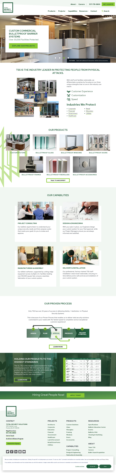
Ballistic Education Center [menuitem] (97, 427)
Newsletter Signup (13, 443)
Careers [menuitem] (82, 4)
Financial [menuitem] (50, 432)
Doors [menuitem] (68, 437)
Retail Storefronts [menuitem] (54, 442)
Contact (94, 11)
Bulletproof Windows (71, 153)
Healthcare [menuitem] (51, 437)
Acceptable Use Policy (94, 459)
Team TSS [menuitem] (91, 447)
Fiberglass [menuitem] (69, 430)
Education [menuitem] (51, 430)
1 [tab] (55, 58)
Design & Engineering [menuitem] (73, 452)
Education (89, 111)
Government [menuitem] (52, 435)
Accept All (92, 466)
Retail (88, 109)
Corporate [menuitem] (51, 427)
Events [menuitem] (90, 430)
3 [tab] (64, 58)
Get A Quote (108, 4)
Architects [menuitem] (51, 425)
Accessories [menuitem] (70, 440)
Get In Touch (10, 436)
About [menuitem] (73, 4)
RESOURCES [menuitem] (93, 421)
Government (72, 113)
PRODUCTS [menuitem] (71, 421)
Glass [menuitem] (68, 427)
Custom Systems (17, 153)
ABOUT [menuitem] (91, 444)
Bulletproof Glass (45, 153)
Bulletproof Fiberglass (58, 175)
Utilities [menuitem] (50, 445)
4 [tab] (68, 58)
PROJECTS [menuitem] (52, 421)
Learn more (58, 347)
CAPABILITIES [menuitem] (72, 446)
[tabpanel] (58, 39)
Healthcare (72, 116)
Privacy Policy (105, 459)
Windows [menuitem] (69, 435)
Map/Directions (11, 431)
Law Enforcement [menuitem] (54, 440)
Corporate (72, 109)
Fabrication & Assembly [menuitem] (74, 455)
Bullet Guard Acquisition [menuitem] (96, 452)
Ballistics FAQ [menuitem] (92, 432)
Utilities (88, 113)
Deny (105, 466)
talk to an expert (58, 180)
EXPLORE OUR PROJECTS (23, 46)
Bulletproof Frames (31, 175)
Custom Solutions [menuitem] (72, 425)
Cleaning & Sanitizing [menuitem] (95, 435)
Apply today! (75, 395)
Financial (71, 111)
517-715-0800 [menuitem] (94, 4)
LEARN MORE (22, 380)
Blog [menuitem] (89, 437)
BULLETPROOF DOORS (98, 153)
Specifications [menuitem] (93, 425)
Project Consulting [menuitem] (72, 450)
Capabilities (72, 11)
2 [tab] (59, 58)
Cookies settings (79, 466)
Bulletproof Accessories (85, 175)
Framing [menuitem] (69, 432)
